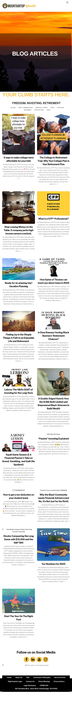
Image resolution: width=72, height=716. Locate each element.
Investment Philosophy (41, 677)
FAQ (27, 677)
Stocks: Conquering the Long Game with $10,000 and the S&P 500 (18, 539)
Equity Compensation (25, 107)
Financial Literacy (41, 107)
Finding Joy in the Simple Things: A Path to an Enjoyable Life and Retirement (18, 338)
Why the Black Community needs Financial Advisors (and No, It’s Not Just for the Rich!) (53, 498)
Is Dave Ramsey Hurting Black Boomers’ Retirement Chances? (53, 335)
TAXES (48, 110)
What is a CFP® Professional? (53, 218)
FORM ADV (44, 685)
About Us (18, 677)
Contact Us (30, 681)
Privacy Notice (59, 681)
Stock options (39, 110)
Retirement (28, 110)
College (13, 107)
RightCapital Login (15, 681)
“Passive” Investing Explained (53, 438)
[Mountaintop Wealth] (19, 8)
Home (9, 677)
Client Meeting (44, 681)
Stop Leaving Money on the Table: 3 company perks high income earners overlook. (18, 230)
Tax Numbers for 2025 (53, 563)
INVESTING (60, 107)
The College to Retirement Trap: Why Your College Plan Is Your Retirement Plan (53, 161)
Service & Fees (59, 677)
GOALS (53, 107)
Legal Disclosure (30, 685)
